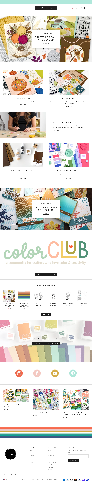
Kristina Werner (33, 455)
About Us (50, 465)
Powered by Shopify (51, 479)
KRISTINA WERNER (35, 13)
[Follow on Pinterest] (11, 474)
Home (31, 450)
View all (46, 314)
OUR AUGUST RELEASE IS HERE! (46, 2)
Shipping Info (51, 455)
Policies (50, 469)
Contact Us (50, 453)
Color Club (32, 462)
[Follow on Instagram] (8, 474)
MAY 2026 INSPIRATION (42, 412)
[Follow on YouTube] (15, 474)
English (23, 479)
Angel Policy (51, 457)
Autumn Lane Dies (68, 303)
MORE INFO (40, 274)
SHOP (25, 13)
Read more (5, 409)
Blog (31, 457)
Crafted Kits (32, 465)
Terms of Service (52, 462)
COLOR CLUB (59, 13)
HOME (19, 13)
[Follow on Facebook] (4, 474)
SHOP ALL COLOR (53, 343)
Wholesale (50, 467)
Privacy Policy (51, 460)
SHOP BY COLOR (38, 343)
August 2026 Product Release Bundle (9, 305)
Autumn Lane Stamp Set (53, 304)
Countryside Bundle (83, 304)
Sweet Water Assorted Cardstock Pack (24, 305)
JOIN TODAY (51, 274)
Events (31, 460)
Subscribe (73, 460)
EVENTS (51, 13)
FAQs (49, 450)
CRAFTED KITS (70, 13)
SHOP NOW (46, 43)
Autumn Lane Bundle (39, 304)
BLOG (44, 13)
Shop (31, 453)
